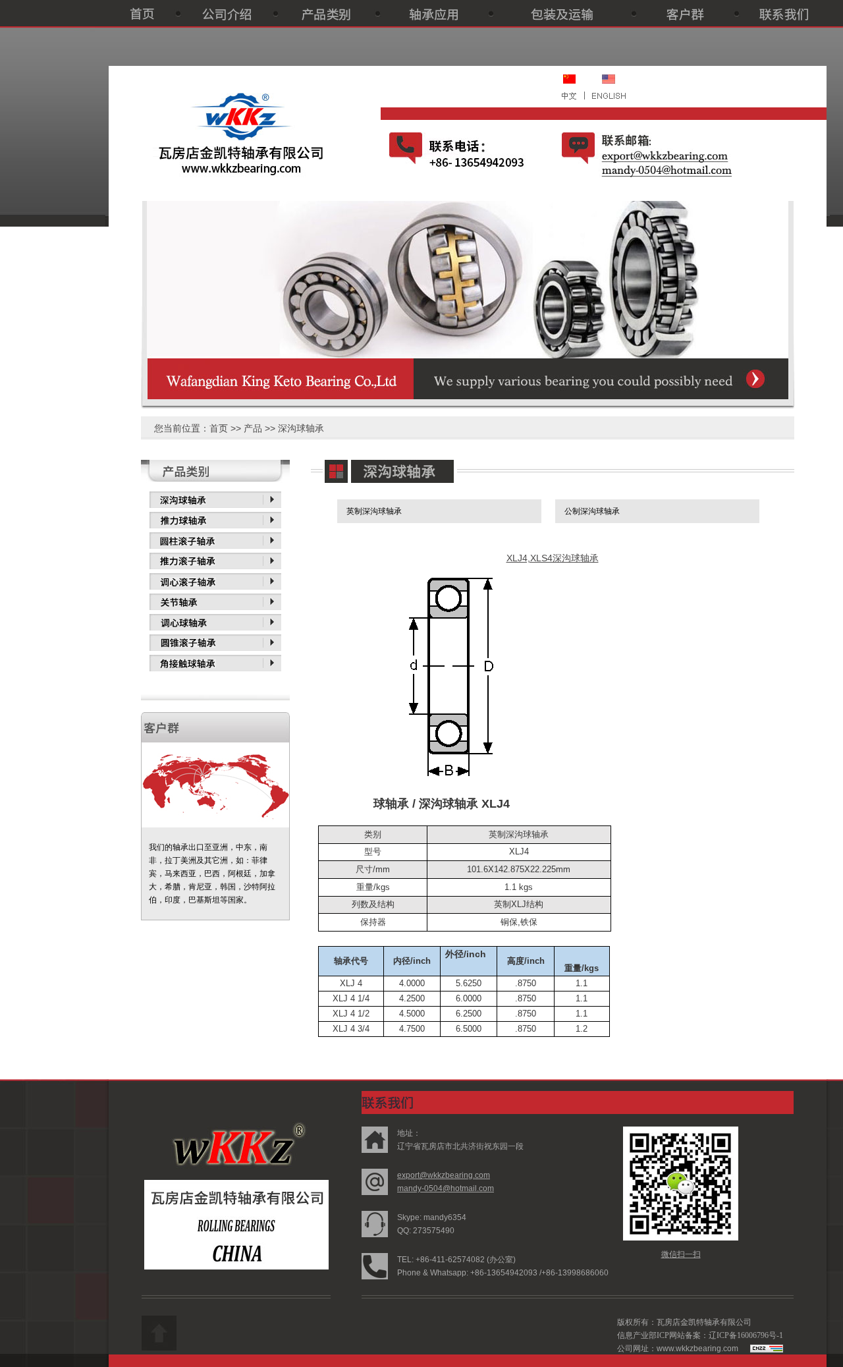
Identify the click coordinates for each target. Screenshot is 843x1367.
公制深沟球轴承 (592, 511)
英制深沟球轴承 (374, 511)
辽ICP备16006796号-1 (746, 1335)
